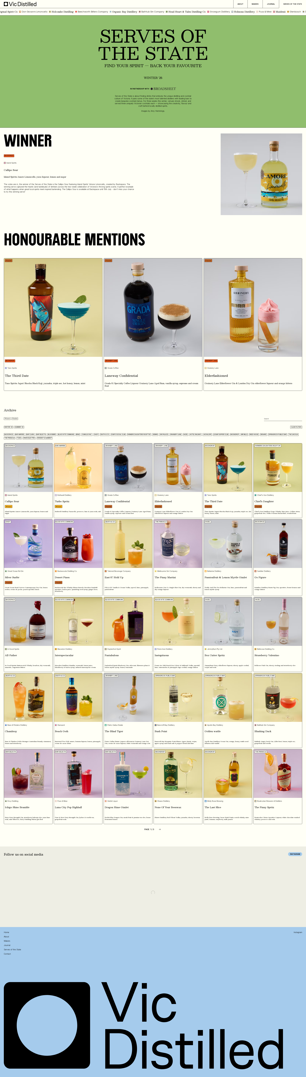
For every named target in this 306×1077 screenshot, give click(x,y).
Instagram (295, 854)
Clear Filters (296, 427)
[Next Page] (160, 829)
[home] (20, 4)
